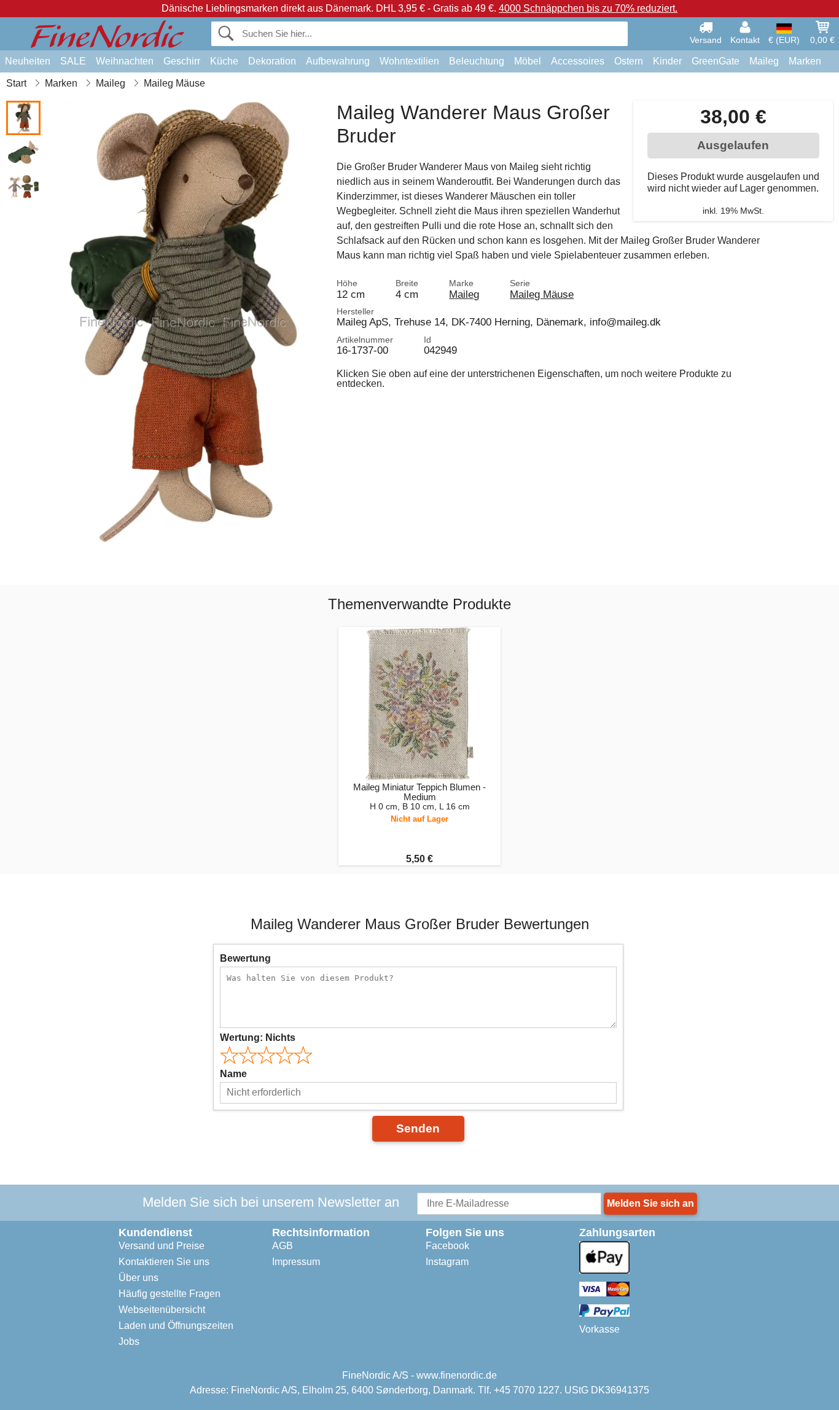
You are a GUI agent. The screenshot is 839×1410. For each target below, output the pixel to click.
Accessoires (577, 61)
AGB (282, 1246)
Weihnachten (125, 61)
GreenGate (715, 61)
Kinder (667, 61)
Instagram (447, 1261)
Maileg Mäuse (542, 294)
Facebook (447, 1246)
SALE (73, 61)
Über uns (138, 1277)
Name (233, 1074)
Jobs (129, 1341)
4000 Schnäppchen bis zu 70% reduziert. (588, 8)
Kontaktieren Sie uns (164, 1261)
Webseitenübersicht (162, 1309)
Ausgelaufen (733, 145)
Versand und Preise (162, 1246)
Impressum (296, 1261)
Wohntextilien (409, 61)
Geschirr (181, 61)
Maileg (764, 61)
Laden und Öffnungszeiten (176, 1325)
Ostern (628, 61)
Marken (805, 61)
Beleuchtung (476, 61)
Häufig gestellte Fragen (169, 1293)
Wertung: (257, 1037)
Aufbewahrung (338, 61)
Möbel (527, 61)
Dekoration (272, 61)
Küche (224, 61)
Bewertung (245, 958)
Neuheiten (27, 61)
